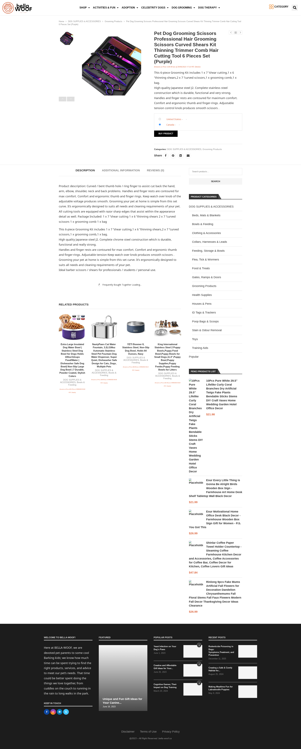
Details (197, 67)
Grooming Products (113, 21)
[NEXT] (70, 99)
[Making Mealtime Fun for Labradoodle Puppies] (247, 691)
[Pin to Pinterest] (173, 155)
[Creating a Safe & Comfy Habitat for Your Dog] (247, 672)
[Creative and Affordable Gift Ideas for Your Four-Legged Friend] (192, 670)
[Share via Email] (188, 155)
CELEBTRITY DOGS (153, 7)
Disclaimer (128, 731)
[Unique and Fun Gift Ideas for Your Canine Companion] (123, 678)
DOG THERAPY (207, 7)
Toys (195, 339)
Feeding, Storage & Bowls (208, 250)
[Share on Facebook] (165, 155)
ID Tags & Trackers (204, 312)
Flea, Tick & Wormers (205, 259)
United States (173, 119)
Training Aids (200, 348)
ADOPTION (128, 7)
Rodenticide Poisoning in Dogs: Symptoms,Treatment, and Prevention (221, 650)
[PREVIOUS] (62, 99)
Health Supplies (202, 295)
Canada (170, 124)
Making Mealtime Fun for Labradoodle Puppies (221, 688)
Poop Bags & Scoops (205, 321)
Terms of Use (148, 731)
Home (61, 21)
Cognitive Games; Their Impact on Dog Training (165, 685)
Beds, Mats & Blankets (206, 215)
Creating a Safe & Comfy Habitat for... (220, 669)
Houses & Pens (201, 303)
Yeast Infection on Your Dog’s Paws (165, 647)
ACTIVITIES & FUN (104, 7)
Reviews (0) (155, 170)
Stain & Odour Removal (207, 330)
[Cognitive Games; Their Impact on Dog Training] (192, 689)
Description (85, 170)
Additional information (121, 170)
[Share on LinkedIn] (180, 155)
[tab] (85, 170)
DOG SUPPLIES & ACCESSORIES (84, 21)
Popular (194, 356)
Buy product (165, 133)
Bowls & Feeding (202, 224)
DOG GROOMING (182, 7)
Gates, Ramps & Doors (206, 277)
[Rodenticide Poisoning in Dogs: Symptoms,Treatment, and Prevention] (247, 651)
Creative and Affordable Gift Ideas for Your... (165, 666)
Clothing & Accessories (206, 233)
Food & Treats (201, 268)
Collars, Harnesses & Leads (209, 241)
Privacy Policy (171, 731)
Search (215, 181)
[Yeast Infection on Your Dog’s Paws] (192, 651)
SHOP (83, 7)
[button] (295, 8)
